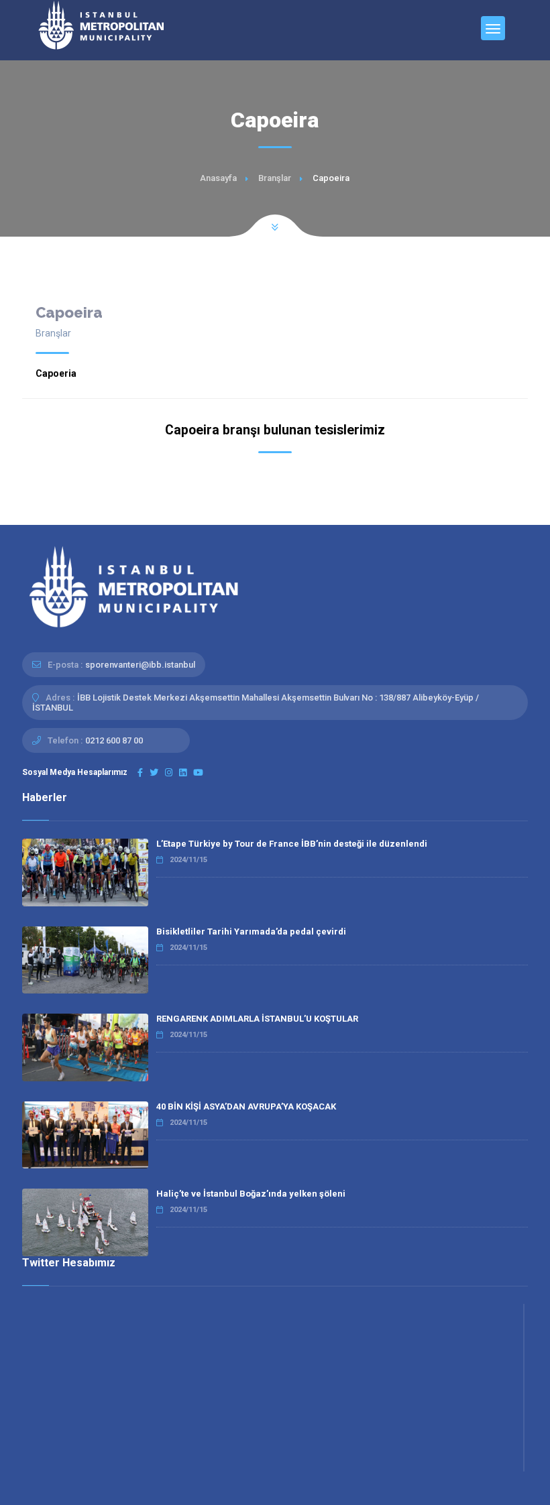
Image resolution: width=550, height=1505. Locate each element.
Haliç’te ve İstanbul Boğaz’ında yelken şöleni (250, 1194)
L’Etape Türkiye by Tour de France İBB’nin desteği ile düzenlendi (291, 844)
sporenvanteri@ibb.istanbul (140, 665)
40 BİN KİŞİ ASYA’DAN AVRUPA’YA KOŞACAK (246, 1106)
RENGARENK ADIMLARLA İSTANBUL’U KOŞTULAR (257, 1019)
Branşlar (274, 178)
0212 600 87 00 (114, 740)
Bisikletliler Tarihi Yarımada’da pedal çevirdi (251, 931)
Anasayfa (218, 178)
